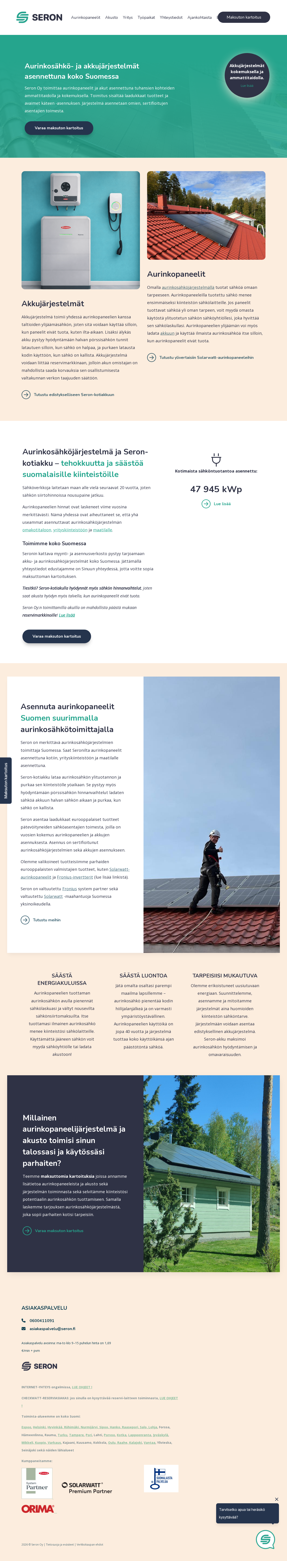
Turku (62, 1435)
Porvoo (109, 1435)
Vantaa (149, 1442)
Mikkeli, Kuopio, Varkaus (41, 1442)
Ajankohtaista (199, 17)
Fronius (69, 888)
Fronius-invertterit (75, 877)
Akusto (111, 17)
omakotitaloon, (37, 529)
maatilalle (102, 529)
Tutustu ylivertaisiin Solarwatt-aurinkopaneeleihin (206, 357)
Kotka (121, 1435)
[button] (6, 780)
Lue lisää (247, 85)
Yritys (128, 17)
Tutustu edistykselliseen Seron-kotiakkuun (74, 394)
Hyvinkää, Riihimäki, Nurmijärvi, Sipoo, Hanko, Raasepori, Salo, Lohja (102, 1427)
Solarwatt (53, 896)
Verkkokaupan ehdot (90, 1544)
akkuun (167, 333)
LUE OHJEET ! (82, 1387)
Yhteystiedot (171, 17)
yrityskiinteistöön (70, 529)
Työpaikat (146, 17)
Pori (89, 1435)
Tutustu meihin (47, 920)
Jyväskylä (160, 1435)
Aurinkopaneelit (85, 17)
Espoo (26, 1427)
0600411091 (42, 1320)
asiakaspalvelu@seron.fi (52, 1328)
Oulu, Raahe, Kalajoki (125, 1442)
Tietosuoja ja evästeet (60, 1544)
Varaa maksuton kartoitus (59, 128)
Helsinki (39, 1427)
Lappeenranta (139, 1435)
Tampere (76, 1435)
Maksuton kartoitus (244, 17)
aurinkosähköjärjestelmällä (188, 287)
